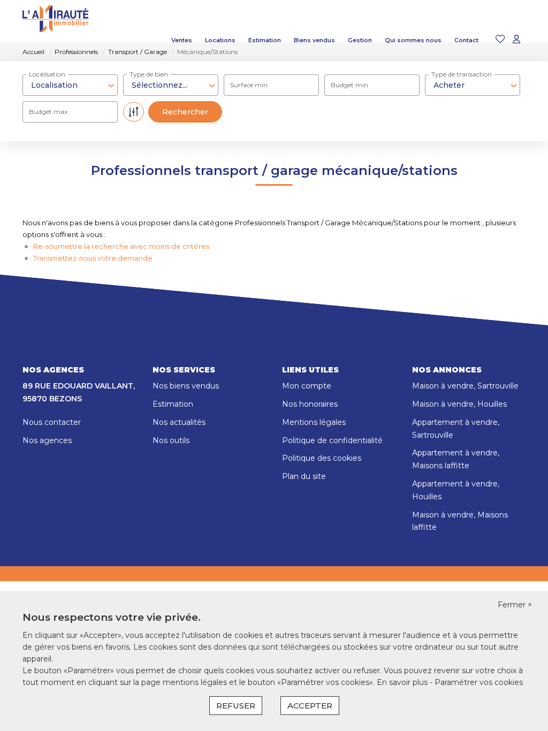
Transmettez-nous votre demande (93, 258)
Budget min (349, 85)
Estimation (264, 40)
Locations (220, 40)
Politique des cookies (321, 458)
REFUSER (235, 705)
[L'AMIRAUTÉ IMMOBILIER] (55, 40)
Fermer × (515, 605)
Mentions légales (314, 422)
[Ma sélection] (500, 40)
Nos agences (47, 440)
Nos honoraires (310, 404)
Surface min (249, 85)
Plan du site (304, 476)
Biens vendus (314, 40)
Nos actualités (179, 422)
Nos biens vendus (186, 386)
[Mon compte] (516, 40)
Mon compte (306, 386)
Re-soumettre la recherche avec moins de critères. (122, 246)
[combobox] (472, 85)
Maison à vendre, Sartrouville (465, 386)
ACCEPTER (309, 705)
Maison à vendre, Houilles (459, 404)
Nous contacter (51, 422)
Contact (466, 40)
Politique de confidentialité (332, 440)
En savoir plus (403, 682)
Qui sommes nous (413, 40)
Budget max (48, 112)
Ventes (181, 40)
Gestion (360, 40)
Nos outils (171, 440)
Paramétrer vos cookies (479, 682)
